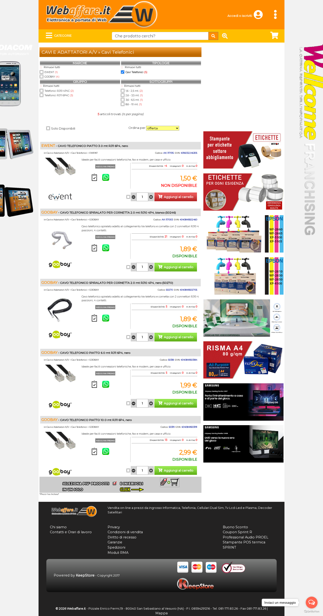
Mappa (161, 613)
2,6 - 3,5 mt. (134, 95)
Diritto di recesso (122, 537)
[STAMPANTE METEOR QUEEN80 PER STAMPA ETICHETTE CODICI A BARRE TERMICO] (243, 150)
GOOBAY (51, 76)
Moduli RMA (118, 552)
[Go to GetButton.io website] (311, 611)
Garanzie (115, 542)
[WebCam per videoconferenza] (243, 317)
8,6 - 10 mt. (134, 104)
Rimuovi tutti (52, 67)
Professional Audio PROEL (245, 537)
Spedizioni (116, 547)
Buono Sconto (235, 527)
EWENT (51, 72)
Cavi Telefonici (136, 72)
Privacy (114, 527)
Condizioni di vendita (125, 532)
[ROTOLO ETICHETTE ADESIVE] (243, 191)
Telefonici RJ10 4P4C (59, 90)
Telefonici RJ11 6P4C (58, 95)
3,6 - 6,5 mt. (134, 99)
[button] (260, 17)
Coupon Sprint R (237, 532)
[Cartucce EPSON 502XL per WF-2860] (243, 234)
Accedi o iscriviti (239, 15)
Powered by (74, 575)
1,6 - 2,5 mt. (134, 90)
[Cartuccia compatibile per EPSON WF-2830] (243, 275)
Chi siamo (58, 527)
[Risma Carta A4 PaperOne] (243, 359)
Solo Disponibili (63, 128)
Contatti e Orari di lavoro (71, 532)
